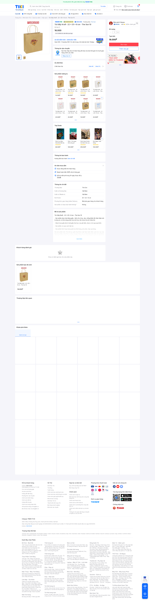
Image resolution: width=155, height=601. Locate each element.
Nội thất (75, 576)
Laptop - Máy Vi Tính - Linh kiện (77, 562)
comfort (125, 533)
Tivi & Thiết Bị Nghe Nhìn (99, 555)
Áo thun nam (47, 555)
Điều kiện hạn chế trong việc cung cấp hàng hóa (79, 497)
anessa (107, 533)
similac (120, 533)
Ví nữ (61, 588)
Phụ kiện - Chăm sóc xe (96, 587)
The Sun (93, 22)
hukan (34, 535)
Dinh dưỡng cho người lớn (31, 550)
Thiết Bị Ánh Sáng (122, 575)
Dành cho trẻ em (29, 565)
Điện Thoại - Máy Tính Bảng (30, 571)
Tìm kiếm (103, 6)
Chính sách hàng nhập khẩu (29, 504)
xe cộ (38, 10)
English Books (98, 596)
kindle (93, 533)
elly (67, 533)
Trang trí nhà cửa (71, 573)
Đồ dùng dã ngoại (122, 557)
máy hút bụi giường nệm (121, 593)
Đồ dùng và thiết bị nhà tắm (78, 578)
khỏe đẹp (50, 10)
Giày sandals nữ (53, 570)
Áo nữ (45, 545)
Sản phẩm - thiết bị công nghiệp (100, 554)
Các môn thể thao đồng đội (123, 563)
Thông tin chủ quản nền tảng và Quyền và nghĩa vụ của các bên (79, 512)
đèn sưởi (120, 587)
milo (70, 533)
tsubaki (45, 535)
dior (28, 533)
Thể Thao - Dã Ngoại (118, 553)
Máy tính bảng (29, 576)
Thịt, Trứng (30, 558)
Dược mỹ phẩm (36, 591)
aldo (79, 533)
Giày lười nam (47, 578)
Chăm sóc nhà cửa (31, 568)
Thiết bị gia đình (36, 596)
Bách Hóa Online (72, 585)
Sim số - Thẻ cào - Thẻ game (103, 582)
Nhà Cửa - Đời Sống (73, 571)
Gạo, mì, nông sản (30, 563)
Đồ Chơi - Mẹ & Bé (27, 543)
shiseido (24, 535)
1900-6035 (29, 485)
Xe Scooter (103, 588)
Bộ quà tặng (74, 594)
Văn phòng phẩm (102, 595)
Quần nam (54, 555)
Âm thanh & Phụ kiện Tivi (118, 545)
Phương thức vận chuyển (28, 495)
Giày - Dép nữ (48, 567)
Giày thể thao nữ (125, 565)
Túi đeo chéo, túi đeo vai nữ (51, 588)
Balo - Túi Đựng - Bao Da (121, 578)
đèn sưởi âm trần (119, 597)
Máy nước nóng (122, 549)
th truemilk (40, 533)
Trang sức (69, 558)
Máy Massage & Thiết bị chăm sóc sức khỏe (32, 585)
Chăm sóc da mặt (26, 581)
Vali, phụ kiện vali (83, 546)
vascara (24, 533)
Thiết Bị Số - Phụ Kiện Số (97, 561)
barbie (45, 533)
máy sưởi (114, 587)
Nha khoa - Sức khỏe (99, 581)
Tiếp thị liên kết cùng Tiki (54, 503)
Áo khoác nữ (56, 546)
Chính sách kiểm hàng (27, 498)
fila (41, 535)
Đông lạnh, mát (33, 561)
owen (49, 533)
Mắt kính (81, 551)
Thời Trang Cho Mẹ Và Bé (28, 545)
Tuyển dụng (50, 490)
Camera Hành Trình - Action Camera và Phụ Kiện (122, 576)
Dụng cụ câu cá (120, 561)
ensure (53, 533)
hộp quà (89, 10)
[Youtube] (117, 486)
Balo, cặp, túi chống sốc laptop (77, 545)
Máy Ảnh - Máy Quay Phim (120, 571)
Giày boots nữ (50, 572)
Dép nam (52, 580)
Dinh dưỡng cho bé (30, 549)
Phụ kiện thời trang (73, 549)
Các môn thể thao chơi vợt (122, 563)
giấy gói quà (96, 10)
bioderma (62, 533)
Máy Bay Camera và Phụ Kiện (122, 581)
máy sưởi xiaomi (124, 593)
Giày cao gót (47, 569)
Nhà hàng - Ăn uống (98, 579)
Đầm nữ (50, 545)
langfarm (29, 535)
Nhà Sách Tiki (94, 593)
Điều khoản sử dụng (52, 498)
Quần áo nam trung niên (54, 563)
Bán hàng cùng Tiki (74, 488)
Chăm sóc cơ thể (29, 584)
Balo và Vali (70, 543)
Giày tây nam (55, 578)
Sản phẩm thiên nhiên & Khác (31, 586)
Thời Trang (103, 545)
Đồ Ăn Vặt (72, 591)
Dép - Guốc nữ (56, 569)
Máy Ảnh (126, 582)
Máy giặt (117, 547)
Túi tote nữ (54, 589)
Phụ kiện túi (61, 589)
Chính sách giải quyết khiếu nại (55, 496)
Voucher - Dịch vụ (95, 574)
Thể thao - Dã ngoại (97, 547)
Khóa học (103, 576)
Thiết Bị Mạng (76, 567)
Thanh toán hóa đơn (95, 576)
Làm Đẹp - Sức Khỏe (28, 579)
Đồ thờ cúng (73, 581)
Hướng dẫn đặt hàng (27, 493)
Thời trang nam (49, 553)
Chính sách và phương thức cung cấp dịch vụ (78, 505)
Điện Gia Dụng (26, 594)
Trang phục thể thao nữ (118, 555)
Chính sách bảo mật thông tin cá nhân (57, 494)
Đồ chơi (38, 545)
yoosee (112, 533)
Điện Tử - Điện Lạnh (118, 543)
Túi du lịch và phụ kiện (76, 545)
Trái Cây (24, 558)
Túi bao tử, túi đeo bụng (58, 596)
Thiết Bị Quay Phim (121, 581)
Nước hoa (27, 590)
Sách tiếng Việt (93, 595)
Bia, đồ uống (27, 564)
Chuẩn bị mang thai (30, 553)
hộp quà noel (82, 10)
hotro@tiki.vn (35, 506)
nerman (98, 533)
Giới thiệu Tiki (50, 485)
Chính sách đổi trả (26, 500)
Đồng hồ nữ (76, 558)
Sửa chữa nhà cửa (74, 575)
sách (61, 10)
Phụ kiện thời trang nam (76, 552)
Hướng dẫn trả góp (27, 502)
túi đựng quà (73, 10)
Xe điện (105, 587)
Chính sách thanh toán (75, 500)
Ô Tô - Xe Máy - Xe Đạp (97, 585)
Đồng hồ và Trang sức (74, 556)
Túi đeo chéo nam (53, 594)
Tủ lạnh (117, 546)
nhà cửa (56, 10)
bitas (129, 533)
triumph (83, 533)
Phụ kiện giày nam (52, 581)
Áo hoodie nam (52, 558)
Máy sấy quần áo (120, 550)
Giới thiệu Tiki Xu (51, 500)
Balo (68, 545)
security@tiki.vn (34, 508)
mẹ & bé (44, 10)
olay (116, 533)
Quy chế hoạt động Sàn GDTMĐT (78, 485)
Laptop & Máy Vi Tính (101, 553)
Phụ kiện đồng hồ (74, 559)
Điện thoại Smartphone (28, 573)
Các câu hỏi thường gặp (28, 489)
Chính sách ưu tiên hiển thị (76, 502)
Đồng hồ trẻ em (84, 559)
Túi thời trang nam (50, 592)
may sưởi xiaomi (120, 591)
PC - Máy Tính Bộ (74, 568)
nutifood (88, 533)
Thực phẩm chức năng (30, 583)
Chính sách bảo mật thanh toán (55, 492)
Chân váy (55, 547)
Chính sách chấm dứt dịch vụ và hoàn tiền (79, 509)
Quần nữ (55, 545)
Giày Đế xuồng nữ (54, 573)
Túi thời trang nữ (49, 586)
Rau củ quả (27, 560)
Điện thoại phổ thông (30, 575)
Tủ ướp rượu (129, 550)
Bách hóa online (97, 552)
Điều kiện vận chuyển (52, 507)
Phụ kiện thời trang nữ (72, 551)
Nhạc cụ (79, 581)
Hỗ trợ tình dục (35, 590)
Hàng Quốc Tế (94, 543)
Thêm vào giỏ (123, 49)
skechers (74, 533)
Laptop (81, 568)
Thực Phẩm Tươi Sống (28, 556)
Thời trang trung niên (53, 550)
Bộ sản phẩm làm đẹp (31, 591)
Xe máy (95, 588)
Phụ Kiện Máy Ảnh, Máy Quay (119, 573)
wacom (102, 533)
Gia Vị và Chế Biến (74, 590)
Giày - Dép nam (49, 576)
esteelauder (33, 533)
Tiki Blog (49, 488)
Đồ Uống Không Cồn (76, 593)
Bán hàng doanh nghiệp (53, 505)
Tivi (116, 549)
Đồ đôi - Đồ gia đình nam (56, 560)
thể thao (66, 10)
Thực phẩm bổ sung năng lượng (122, 566)
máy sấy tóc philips (123, 588)
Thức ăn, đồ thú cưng (30, 567)
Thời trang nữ (48, 543)
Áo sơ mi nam (54, 557)
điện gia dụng (32, 10)
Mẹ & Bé (99, 550)
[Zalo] (121, 486)
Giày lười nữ (58, 572)
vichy (38, 535)
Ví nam (46, 594)
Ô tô (98, 588)
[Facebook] (114, 486)
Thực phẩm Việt (35, 560)
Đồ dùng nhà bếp (26, 596)
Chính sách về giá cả (74, 494)
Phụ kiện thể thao (122, 558)
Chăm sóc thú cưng (72, 587)
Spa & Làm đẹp (101, 578)
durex (57, 533)
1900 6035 (29, 526)
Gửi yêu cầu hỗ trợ (26, 491)
